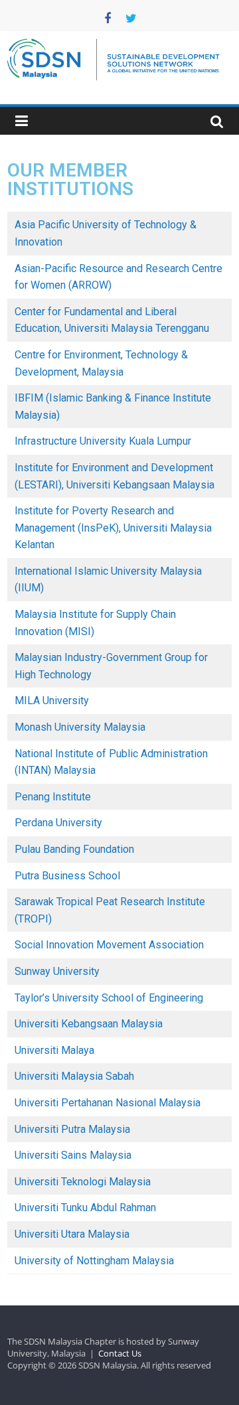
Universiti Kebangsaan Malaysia (89, 1023)
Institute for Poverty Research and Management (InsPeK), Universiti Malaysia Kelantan (113, 527)
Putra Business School (67, 875)
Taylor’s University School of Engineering (109, 998)
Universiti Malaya (54, 1050)
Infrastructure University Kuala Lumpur (103, 441)
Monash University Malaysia (80, 727)
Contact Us (119, 1353)
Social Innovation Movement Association (109, 944)
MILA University (52, 700)
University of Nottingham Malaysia (94, 1260)
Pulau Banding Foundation (74, 849)
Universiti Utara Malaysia (72, 1234)
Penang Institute (53, 796)
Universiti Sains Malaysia (73, 1155)
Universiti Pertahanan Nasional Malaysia (107, 1102)
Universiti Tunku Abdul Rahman (85, 1207)
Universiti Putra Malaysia (72, 1129)
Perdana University (58, 822)
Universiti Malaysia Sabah (74, 1076)
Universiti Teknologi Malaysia (83, 1181)
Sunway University (57, 971)
